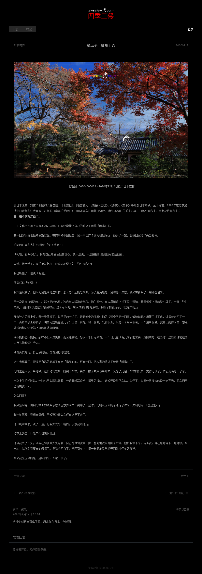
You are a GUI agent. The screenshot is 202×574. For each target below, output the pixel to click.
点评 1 (184, 475)
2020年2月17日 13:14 (26, 514)
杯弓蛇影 (30, 493)
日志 (15, 29)
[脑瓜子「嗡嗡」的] (101, 120)
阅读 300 (19, 475)
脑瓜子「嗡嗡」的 (101, 45)
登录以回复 (182, 509)
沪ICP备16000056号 (101, 567)
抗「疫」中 (182, 493)
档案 (29, 29)
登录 (190, 29)
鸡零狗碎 (19, 45)
